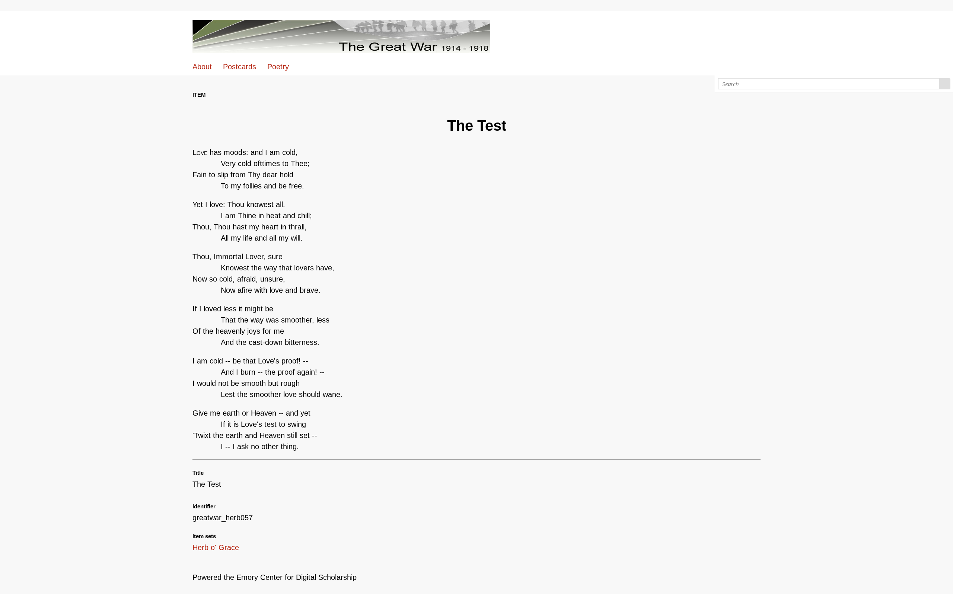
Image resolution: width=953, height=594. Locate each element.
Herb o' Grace (215, 547)
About (202, 67)
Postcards (239, 67)
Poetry (278, 67)
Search (945, 83)
